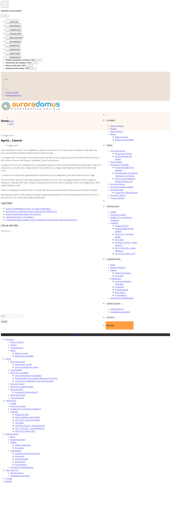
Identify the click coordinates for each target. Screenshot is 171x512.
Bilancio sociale (121, 137)
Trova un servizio (117, 198)
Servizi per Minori (117, 184)
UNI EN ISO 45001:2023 (125, 253)
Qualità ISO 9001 (122, 226)
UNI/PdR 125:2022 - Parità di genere (30, 425)
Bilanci (113, 134)
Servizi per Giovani (117, 195)
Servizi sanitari (116, 162)
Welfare (110, 325)
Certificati (114, 223)
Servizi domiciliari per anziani (26, 367)
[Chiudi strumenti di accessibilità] (7, 15)
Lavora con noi (113, 303)
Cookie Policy (11, 282)
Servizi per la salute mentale (121, 187)
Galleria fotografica (123, 273)
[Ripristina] (3, 15)
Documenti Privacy (13, 291)
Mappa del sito (12, 277)
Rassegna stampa (117, 267)
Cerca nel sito (11, 285)
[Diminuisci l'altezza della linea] (27, 65)
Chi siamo (111, 120)
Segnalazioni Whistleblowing (121, 298)
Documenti (119, 287)
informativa (25, 318)
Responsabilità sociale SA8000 (27, 417)
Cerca (3, 231)
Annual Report (121, 295)
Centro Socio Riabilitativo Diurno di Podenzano (34, 381)
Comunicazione (113, 259)
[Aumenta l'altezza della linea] (31, 65)
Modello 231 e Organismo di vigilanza (25, 409)
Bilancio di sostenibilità (124, 139)
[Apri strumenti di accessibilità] (4, 4)
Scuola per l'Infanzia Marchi (126, 192)
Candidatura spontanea (120, 312)
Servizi (109, 145)
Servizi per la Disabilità (119, 164)
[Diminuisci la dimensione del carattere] (33, 63)
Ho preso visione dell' (16, 318)
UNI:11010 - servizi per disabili (27, 420)
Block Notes (120, 292)
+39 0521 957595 (12, 92)
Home (11, 121)
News (112, 264)
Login (8, 288)
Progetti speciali (121, 289)
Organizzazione (116, 131)
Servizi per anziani (117, 150)
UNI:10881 (119, 239)
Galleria (113, 270)
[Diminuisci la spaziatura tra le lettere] (31, 68)
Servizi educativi (116, 189)
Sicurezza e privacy (118, 214)
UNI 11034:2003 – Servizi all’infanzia (29, 428)
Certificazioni (113, 206)
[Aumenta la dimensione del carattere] (36, 63)
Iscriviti (4, 322)
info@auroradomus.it (14, 95)
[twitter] (6, 80)
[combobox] (16, 231)
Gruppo (113, 128)
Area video (119, 275)
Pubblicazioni (115, 278)
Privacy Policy (11, 279)
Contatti (111, 317)
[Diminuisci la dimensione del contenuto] (37, 60)
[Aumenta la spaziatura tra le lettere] (35, 68)
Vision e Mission (117, 126)
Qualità (113, 212)
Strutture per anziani (123, 153)
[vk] (6, 88)
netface (75, 334)
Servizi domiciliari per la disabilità (28, 375)
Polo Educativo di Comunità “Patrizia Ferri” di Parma (36, 378)
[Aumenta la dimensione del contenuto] (40, 60)
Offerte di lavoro (117, 309)
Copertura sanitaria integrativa (27, 453)
